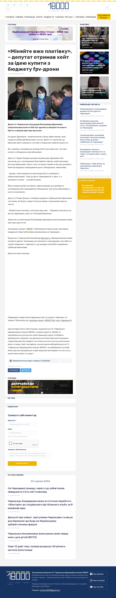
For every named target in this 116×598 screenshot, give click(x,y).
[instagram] (14, 5)
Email (10, 429)
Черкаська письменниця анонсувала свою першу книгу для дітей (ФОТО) (38, 535)
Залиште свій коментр (17, 449)
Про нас (69, 17)
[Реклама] (40, 33)
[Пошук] (107, 7)
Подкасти (49, 17)
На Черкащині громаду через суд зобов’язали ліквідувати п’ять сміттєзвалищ (36, 490)
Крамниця (91, 17)
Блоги (39, 17)
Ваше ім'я (12, 420)
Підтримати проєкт (104, 17)
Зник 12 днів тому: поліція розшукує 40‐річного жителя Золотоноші (36, 548)
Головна (10, 17)
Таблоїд (59, 17)
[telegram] (27, 5)
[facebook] (8, 5)
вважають (46, 238)
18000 (30, 229)
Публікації (29, 17)
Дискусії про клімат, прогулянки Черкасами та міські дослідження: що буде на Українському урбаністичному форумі (40, 521)
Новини (19, 17)
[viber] (8, 9)
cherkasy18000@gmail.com (50, 590)
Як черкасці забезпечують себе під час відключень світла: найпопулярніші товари (93, 188)
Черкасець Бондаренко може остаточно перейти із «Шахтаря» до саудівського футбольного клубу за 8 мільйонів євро (40, 505)
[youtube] (20, 5)
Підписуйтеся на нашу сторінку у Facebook (31, 361)
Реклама (80, 17)
